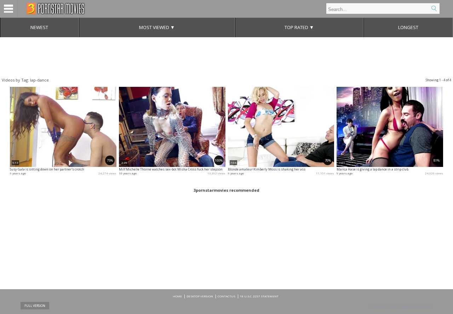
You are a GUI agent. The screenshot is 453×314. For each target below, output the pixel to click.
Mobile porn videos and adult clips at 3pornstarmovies (56, 8)
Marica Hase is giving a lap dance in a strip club (372, 169)
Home (177, 296)
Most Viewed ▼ (157, 27)
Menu (8, 9)
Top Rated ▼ (299, 27)
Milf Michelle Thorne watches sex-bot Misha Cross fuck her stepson (171, 169)
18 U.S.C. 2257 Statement (259, 296)
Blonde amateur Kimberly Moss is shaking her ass (266, 169)
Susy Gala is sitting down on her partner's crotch (47, 169)
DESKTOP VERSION (200, 296)
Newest (39, 27)
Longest (408, 27)
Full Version (34, 305)
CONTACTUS (226, 296)
